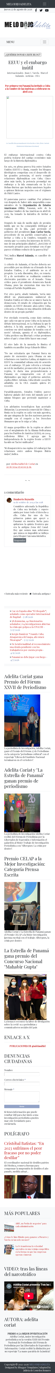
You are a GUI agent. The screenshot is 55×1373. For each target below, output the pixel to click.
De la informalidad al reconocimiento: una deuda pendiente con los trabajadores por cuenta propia (30, 647)
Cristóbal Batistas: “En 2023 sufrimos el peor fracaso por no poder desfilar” (24, 1150)
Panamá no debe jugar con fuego (29, 657)
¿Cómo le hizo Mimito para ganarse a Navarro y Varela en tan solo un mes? (26, 1238)
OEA (37, 75)
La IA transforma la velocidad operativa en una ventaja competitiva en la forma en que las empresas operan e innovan (32, 1250)
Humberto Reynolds (23, 499)
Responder (19, 540)
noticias (30, 75)
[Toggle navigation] (45, 4)
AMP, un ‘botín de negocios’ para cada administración (31, 1225)
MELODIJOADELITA (18, 4)
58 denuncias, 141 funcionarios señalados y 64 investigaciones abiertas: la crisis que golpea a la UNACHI (30, 624)
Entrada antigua (41, 593)
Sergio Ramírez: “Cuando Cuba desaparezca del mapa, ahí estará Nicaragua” (27, 637)
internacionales (15, 72)
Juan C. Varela (32, 72)
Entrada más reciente (17, 593)
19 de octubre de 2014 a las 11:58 (28, 502)
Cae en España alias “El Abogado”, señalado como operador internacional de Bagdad (30, 614)
